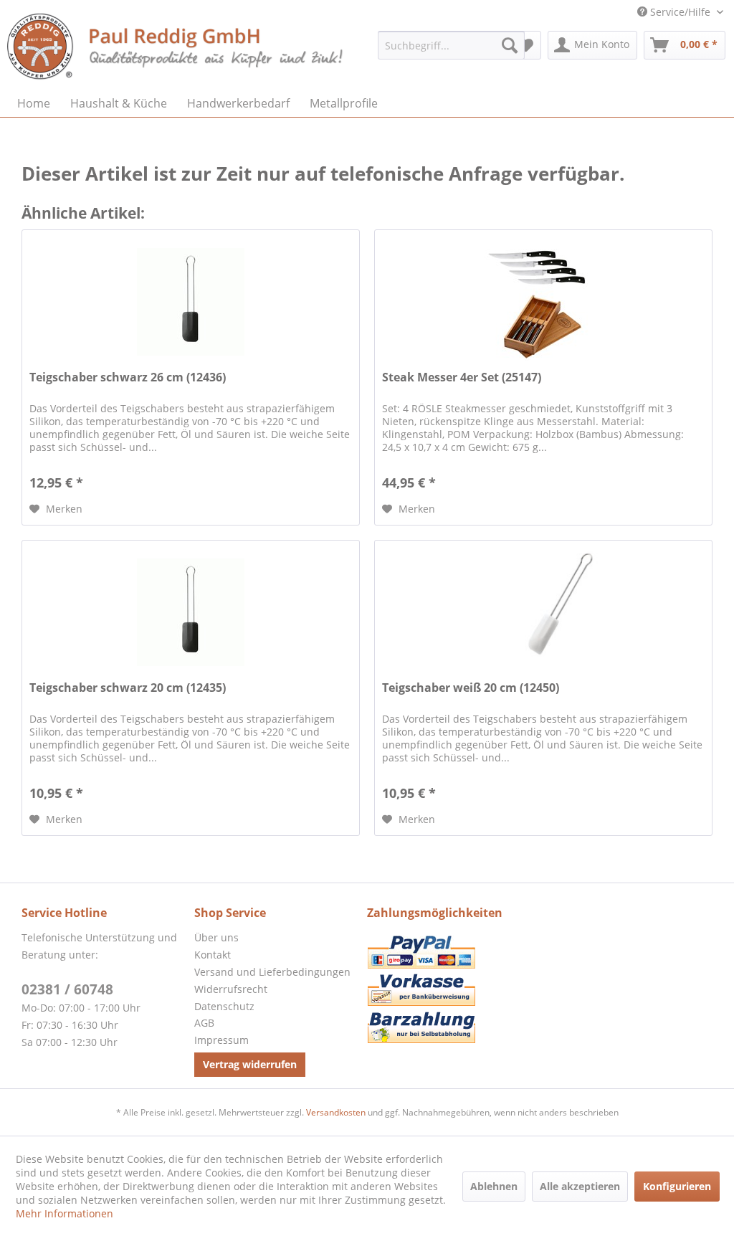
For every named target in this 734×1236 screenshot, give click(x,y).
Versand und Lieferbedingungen (272, 972)
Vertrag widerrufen (250, 1064)
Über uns (216, 937)
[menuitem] (451, 45)
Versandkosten (336, 1112)
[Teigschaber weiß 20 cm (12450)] (543, 612)
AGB (204, 1023)
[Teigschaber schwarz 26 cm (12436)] (190, 301)
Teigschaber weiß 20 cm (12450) (470, 687)
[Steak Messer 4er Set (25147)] (543, 301)
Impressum (221, 1040)
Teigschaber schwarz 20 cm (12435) (127, 687)
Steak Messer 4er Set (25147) (461, 377)
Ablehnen (494, 1186)
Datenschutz (224, 1006)
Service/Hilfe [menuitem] (680, 12)
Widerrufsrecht (230, 989)
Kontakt (212, 954)
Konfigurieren (677, 1186)
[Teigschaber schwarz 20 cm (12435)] (190, 612)
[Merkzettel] (525, 45)
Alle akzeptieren (580, 1186)
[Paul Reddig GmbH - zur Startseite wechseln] (176, 48)
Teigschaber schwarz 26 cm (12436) (127, 377)
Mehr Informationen (64, 1213)
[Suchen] (510, 45)
